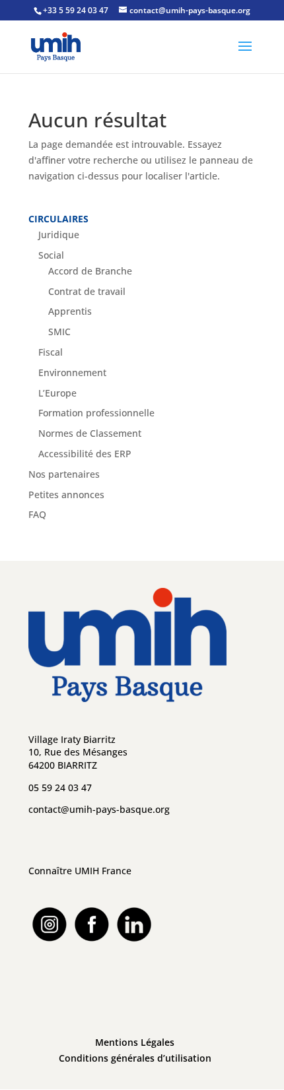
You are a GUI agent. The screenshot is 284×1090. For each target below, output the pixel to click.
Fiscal (50, 352)
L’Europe (57, 393)
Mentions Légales (134, 1042)
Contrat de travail (86, 291)
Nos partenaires (64, 474)
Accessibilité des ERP (84, 453)
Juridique (58, 234)
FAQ (37, 514)
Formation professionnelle (96, 412)
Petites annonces (66, 494)
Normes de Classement (89, 433)
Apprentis (70, 311)
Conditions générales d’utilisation (135, 1058)
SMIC (59, 331)
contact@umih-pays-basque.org (99, 809)
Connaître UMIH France (79, 870)
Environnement (72, 372)
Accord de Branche (90, 271)
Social (51, 255)
